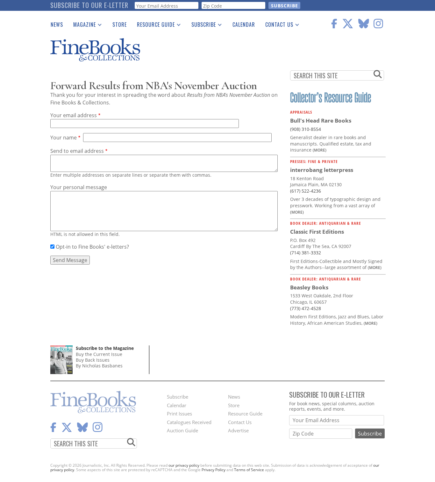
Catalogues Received (189, 422)
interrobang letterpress (321, 170)
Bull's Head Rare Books (320, 120)
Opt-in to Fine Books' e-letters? (92, 246)
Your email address (73, 115)
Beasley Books (309, 287)
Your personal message (78, 187)
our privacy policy (183, 465)
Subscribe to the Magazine (105, 348)
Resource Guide (153, 26)
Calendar (243, 24)
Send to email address (77, 150)
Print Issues (179, 413)
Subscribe (201, 26)
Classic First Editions (317, 231)
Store (119, 24)
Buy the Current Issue (99, 354)
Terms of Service (249, 469)
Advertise (238, 430)
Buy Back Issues (93, 360)
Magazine (82, 26)
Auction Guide (182, 430)
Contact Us (276, 26)
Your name (63, 137)
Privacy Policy (213, 469)
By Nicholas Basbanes (99, 366)
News (57, 24)
